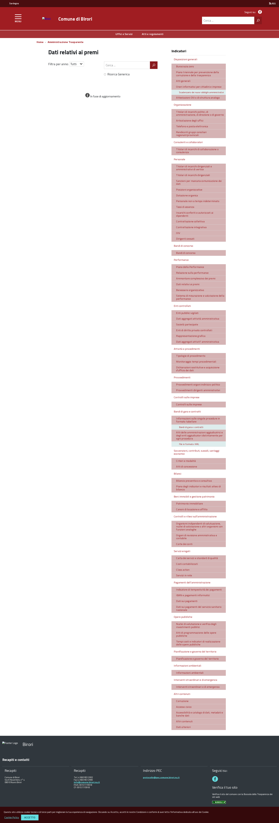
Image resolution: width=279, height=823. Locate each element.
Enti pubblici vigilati (187, 313)
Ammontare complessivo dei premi (195, 278)
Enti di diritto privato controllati (194, 330)
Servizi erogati (182, 551)
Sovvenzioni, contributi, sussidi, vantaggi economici (196, 452)
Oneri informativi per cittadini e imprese (198, 87)
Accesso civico (184, 707)
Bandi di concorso (183, 246)
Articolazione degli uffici (189, 120)
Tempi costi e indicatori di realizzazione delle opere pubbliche (198, 643)
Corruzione (182, 701)
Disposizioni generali (185, 59)
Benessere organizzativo (190, 290)
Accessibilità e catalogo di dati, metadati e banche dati (199, 714)
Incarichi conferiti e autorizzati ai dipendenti (194, 214)
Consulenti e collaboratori (188, 142)
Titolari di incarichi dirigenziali (193, 175)
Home (40, 42)
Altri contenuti (182, 694)
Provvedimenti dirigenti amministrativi (198, 390)
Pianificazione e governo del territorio (195, 651)
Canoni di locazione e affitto (192, 509)
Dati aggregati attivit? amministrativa (197, 342)
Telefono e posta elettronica (192, 126)
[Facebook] (259, 12)
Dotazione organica (187, 195)
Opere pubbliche (183, 617)
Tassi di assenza (185, 207)
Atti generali (183, 81)
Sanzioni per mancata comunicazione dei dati (199, 182)
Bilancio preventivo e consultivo (194, 481)
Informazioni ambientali (187, 666)
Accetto (29, 817)
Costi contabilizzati (187, 564)
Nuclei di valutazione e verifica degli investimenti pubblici (196, 625)
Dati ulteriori (183, 727)
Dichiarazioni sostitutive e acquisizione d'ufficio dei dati (197, 368)
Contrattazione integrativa (191, 227)
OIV (178, 233)
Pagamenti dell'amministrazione (192, 582)
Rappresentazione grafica (190, 336)
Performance (181, 260)
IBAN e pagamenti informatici (193, 595)
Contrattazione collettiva (190, 221)
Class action (182, 570)
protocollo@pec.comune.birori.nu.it (161, 777)
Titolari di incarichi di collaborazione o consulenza (197, 150)
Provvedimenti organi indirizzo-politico (198, 384)
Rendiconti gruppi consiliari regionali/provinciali (191, 133)
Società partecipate (187, 324)
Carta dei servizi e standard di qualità (197, 558)
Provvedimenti (182, 377)
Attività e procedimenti (187, 349)
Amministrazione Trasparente (66, 42)
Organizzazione (182, 105)
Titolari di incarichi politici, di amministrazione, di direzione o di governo (200, 113)
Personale (179, 159)
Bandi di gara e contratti (187, 411)
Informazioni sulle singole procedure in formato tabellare (198, 420)
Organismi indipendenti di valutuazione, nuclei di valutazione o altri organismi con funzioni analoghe (199, 526)
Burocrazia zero (185, 66)
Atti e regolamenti (152, 34)
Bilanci (177, 474)
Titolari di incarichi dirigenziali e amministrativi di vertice (194, 167)
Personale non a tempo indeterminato (197, 201)
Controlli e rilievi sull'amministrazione (195, 516)
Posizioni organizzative (189, 190)
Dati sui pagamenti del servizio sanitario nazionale (198, 608)
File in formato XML (189, 444)
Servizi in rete (184, 575)
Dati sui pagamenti (186, 601)
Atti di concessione (186, 466)
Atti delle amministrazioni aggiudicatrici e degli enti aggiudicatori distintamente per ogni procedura (199, 435)
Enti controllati (182, 306)
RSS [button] (273, 3)
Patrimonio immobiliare (189, 503)
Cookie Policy (11, 817)
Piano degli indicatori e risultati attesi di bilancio (198, 487)
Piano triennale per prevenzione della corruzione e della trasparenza (197, 73)
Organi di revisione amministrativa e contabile (196, 536)
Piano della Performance (190, 267)
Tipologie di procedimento (190, 356)
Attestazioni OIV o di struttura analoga (198, 98)
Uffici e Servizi (124, 34)
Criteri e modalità (186, 461)
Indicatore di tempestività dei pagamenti (199, 590)
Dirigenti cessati (185, 239)
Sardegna (14, 3)
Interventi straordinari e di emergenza (195, 680)
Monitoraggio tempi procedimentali (196, 362)
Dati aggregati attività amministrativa (197, 319)
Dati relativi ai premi (187, 284)
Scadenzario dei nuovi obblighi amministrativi (201, 92)
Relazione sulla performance (192, 273)
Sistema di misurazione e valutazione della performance (200, 297)
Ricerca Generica (118, 74)
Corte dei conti (184, 544)
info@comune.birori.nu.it (87, 782)
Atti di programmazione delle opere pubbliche (196, 634)
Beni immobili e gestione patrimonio (194, 497)
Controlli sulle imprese (186, 397)
